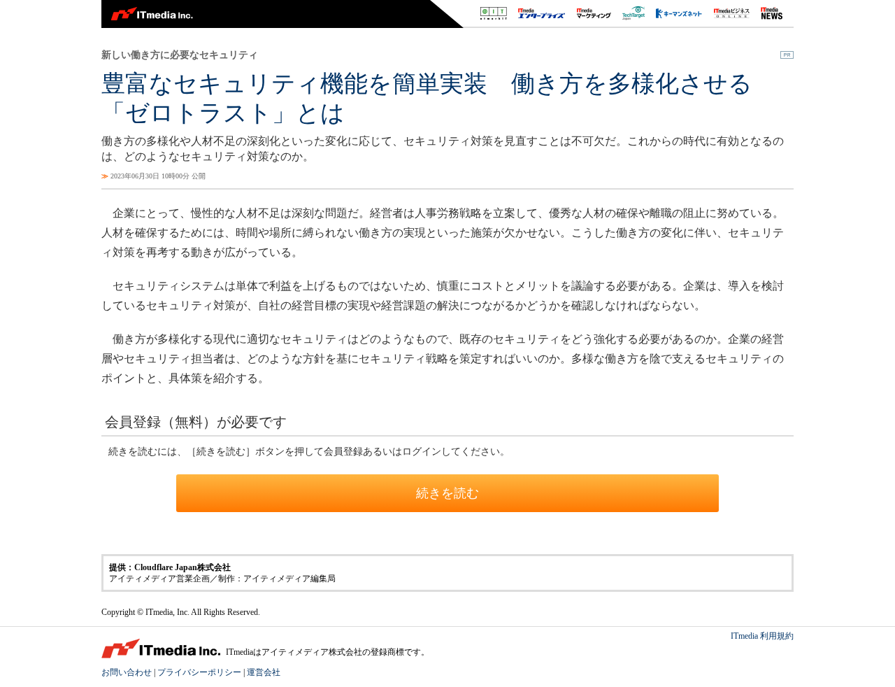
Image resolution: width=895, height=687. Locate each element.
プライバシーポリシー (199, 672)
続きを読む (447, 493)
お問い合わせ (126, 672)
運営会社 (263, 672)
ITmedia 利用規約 (762, 636)
